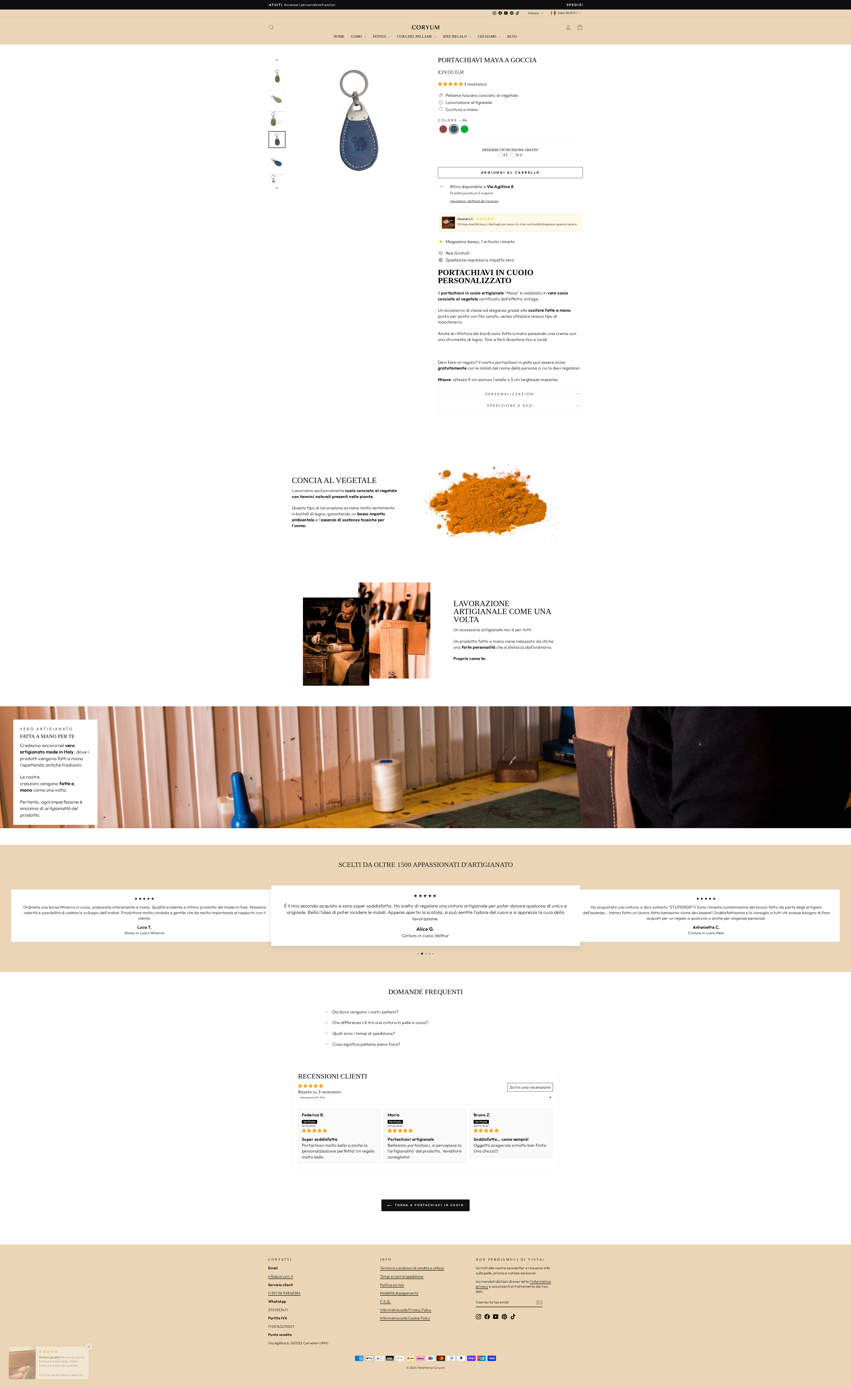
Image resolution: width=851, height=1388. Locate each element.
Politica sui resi (392, 1285)
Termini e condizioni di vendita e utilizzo (412, 1268)
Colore (452, 120)
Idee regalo (455, 36)
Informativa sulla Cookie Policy (405, 1318)
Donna (380, 36)
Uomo (357, 36)
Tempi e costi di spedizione (402, 1276)
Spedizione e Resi (510, 405)
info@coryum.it (280, 1276)
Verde (464, 129)
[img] (339, 1131)
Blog (512, 36)
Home (339, 36)
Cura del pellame (415, 36)
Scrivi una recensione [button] (530, 1087)
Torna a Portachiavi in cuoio (428, 1205)
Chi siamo (487, 36)
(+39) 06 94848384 (284, 1293)
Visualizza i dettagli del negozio (474, 201)
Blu (453, 129)
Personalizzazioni (510, 394)
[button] (451, 84)
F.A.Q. (385, 1301)
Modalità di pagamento (399, 1293)
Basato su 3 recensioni (319, 1091)
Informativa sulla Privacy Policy (405, 1310)
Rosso (443, 129)
